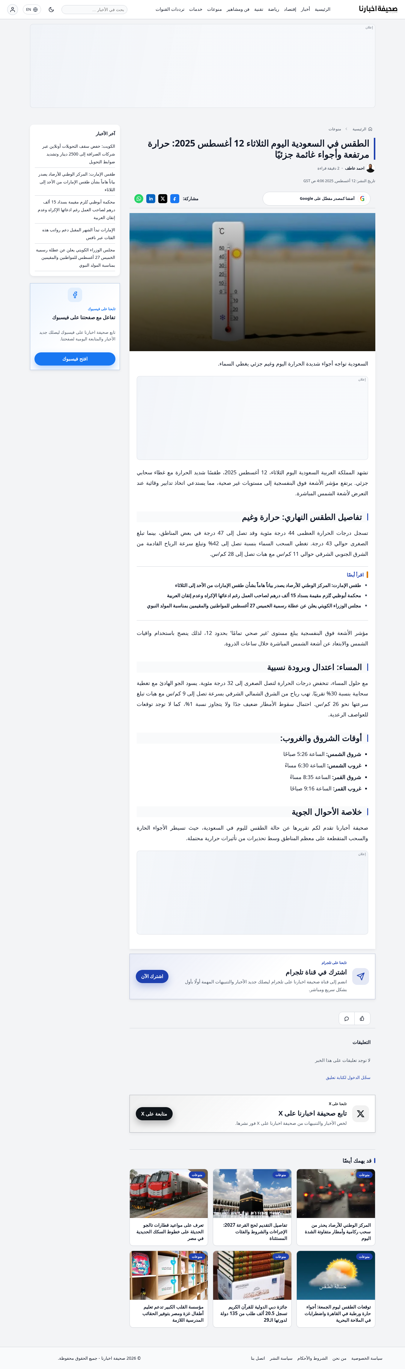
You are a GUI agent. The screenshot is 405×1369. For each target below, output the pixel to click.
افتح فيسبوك (75, 358)
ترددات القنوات (170, 9)
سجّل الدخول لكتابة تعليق (348, 1077)
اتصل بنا (258, 1358)
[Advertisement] (202, 66)
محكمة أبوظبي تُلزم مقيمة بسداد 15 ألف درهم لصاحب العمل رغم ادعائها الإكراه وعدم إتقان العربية (264, 595)
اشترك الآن (152, 976)
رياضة (273, 9)
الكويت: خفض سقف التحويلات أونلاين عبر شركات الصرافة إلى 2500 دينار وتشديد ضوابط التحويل (78, 153)
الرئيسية (322, 9)
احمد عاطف (355, 168)
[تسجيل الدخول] (12, 9)
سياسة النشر (281, 1358)
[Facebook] (174, 198)
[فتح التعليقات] (347, 1018)
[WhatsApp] (138, 198)
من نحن (339, 1358)
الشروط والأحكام (312, 1358)
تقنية (258, 9)
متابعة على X (154, 1113)
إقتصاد (290, 9)
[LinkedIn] (150, 198)
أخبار (305, 9)
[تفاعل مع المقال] (362, 1018)
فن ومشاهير (238, 9)
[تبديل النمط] (51, 9)
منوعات (214, 9)
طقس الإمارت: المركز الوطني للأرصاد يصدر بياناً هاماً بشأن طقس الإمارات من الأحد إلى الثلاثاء (268, 585)
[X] (162, 198)
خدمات (195, 9)
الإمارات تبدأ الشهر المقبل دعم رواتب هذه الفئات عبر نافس (78, 233)
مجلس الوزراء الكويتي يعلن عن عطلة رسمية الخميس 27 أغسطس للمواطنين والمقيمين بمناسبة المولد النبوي (254, 605)
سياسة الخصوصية (367, 1358)
